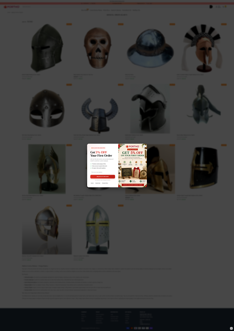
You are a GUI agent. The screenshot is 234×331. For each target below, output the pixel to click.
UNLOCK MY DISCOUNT (103, 176)
